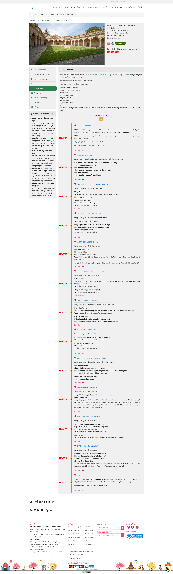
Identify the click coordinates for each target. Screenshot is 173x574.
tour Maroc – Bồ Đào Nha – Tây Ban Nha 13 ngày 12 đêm (109, 75)
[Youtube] (137, 527)
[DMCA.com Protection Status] (86, 573)
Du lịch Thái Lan (73, 530)
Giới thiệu (88, 544)
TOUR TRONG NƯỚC (90, 7)
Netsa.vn (94, 569)
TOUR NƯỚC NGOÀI (72, 7)
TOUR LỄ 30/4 (117, 7)
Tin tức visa (89, 530)
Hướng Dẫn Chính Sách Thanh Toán (82, 551)
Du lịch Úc (71, 544)
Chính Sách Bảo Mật (77, 555)
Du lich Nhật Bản (74, 534)
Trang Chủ (34, 15)
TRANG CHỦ (57, 7)
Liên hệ (87, 527)
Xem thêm (78, 150)
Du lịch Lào (72, 541)
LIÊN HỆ (139, 7)
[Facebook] (132, 527)
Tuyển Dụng (89, 537)
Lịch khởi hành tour (77, 558)
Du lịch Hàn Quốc (74, 537)
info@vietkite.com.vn (41, 549)
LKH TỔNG (105, 7)
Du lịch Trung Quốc (74, 527)
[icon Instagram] (128, 527)
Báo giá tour (89, 541)
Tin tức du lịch (90, 534)
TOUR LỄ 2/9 (129, 7)
